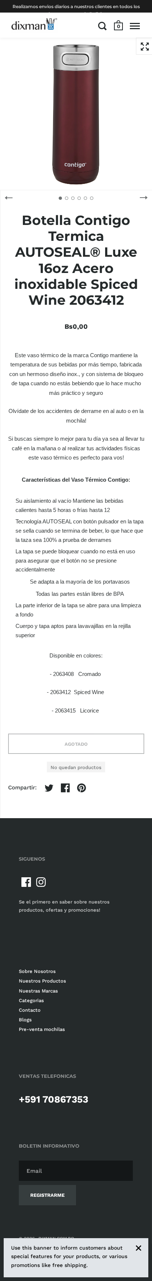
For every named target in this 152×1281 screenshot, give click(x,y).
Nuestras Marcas (38, 991)
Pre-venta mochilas (42, 1029)
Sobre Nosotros (37, 971)
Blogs (25, 1019)
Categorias (31, 1000)
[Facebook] (26, 882)
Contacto (30, 1010)
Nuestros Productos (42, 981)
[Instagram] (41, 882)
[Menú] (135, 26)
